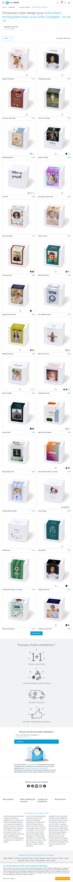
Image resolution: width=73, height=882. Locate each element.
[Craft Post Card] (54, 216)
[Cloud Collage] (54, 491)
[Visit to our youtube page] (36, 786)
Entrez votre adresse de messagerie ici (27, 735)
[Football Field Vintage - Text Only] (18, 570)
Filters (6, 38)
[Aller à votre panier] (69, 2)
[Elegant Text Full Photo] (18, 295)
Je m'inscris (19, 741)
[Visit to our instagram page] (40, 786)
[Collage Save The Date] (54, 609)
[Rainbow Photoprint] (18, 59)
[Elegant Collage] (18, 373)
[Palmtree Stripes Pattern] (18, 491)
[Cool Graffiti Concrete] (54, 295)
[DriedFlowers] (18, 531)
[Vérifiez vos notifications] (65, 2)
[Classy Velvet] (18, 413)
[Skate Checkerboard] (18, 609)
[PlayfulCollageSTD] (18, 138)
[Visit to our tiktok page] (44, 786)
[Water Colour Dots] (54, 334)
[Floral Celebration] (18, 216)
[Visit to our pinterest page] (32, 786)
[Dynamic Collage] (54, 138)
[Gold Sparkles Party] (54, 373)
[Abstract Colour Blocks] (54, 413)
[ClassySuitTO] (54, 531)
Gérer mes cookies (8, 878)
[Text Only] (18, 177)
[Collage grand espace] (54, 59)
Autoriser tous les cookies (62, 878)
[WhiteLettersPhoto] (54, 256)
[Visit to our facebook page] (28, 786)
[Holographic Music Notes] (54, 177)
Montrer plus (36, 633)
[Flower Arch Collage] (54, 99)
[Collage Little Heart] (54, 570)
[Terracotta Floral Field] (18, 99)
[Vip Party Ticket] (18, 256)
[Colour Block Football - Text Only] (54, 452)
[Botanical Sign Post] (18, 452)
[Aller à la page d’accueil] (12, 2)
